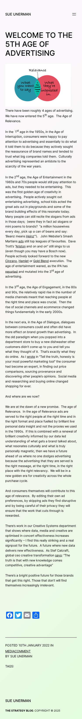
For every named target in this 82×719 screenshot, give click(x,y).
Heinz (30, 236)
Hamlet (24, 261)
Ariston (21, 246)
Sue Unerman (18, 14)
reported (11, 271)
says (58, 555)
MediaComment (18, 651)
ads (21, 241)
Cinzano (11, 261)
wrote (31, 356)
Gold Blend (41, 261)
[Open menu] (74, 14)
